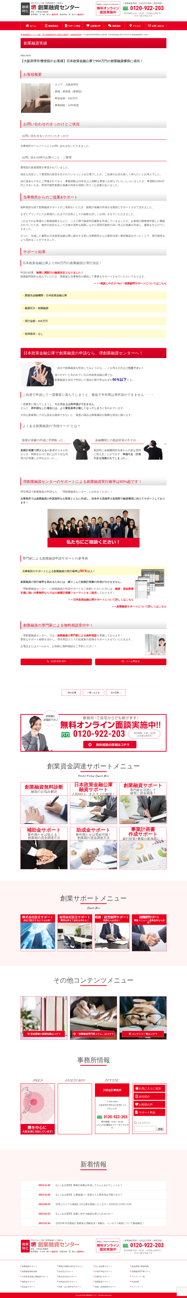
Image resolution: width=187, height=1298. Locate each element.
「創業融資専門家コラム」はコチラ (95, 1034)
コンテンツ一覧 (138, 1276)
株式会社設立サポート (67, 1276)
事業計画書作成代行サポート (70, 1266)
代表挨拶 (135, 1282)
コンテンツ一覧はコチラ (144, 1034)
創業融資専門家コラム (140, 1271)
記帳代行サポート (102, 1276)
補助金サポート (28, 1282)
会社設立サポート (66, 1271)
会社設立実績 (145, 3)
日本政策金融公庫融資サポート (35, 1276)
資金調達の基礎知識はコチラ (45, 1034)
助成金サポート (28, 1287)
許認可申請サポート (103, 1271)
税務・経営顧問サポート (105, 1287)
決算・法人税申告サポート (69, 1287)
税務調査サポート (102, 1282)
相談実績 (158, 3)
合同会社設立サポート (67, 1282)
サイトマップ (137, 1287)
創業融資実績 (131, 3)
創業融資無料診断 (29, 1271)
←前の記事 (71, 692)
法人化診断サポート (103, 1266)
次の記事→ (116, 692)
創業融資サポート (29, 1266)
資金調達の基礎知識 (140, 1266)
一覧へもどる (93, 692)
